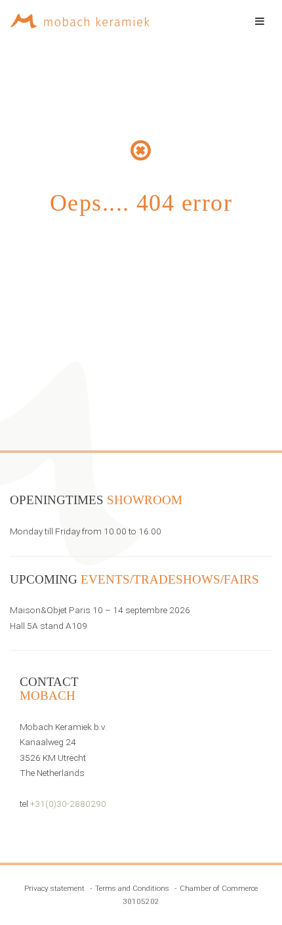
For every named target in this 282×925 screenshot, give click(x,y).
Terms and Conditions (132, 888)
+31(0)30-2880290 (68, 803)
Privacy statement (54, 888)
